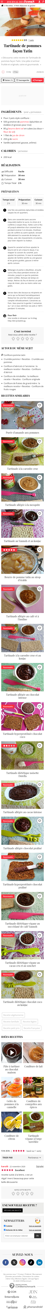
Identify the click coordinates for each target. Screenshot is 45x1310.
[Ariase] (11, 1307)
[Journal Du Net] (33, 1292)
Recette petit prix (11, 1028)
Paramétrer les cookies (31, 1276)
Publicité (28, 1274)
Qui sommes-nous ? (10, 1274)
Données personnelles (14, 1276)
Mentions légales (21, 1279)
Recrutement (37, 1274)
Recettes (9, 5)
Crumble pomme (12, 359)
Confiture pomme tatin (14, 355)
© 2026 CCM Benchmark (22, 1281)
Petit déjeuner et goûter (25, 5)
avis (31, 40)
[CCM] (11, 1292)
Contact (21, 1274)
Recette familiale (11, 1021)
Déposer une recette (12, 1210)
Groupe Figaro (34, 1279)
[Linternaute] (11, 1297)
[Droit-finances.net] (33, 1297)
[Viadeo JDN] (33, 1302)
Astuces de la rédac (14, 1230)
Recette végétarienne (13, 1015)
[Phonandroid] (33, 1307)
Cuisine (9, 1226)
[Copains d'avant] (11, 1302)
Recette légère (29, 1021)
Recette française (32, 1028)
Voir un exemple (35, 1226)
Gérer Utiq (10, 1279)
